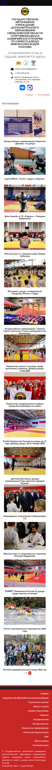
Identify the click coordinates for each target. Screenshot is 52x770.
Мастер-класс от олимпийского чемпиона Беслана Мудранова (25, 555)
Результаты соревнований (35, 728)
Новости (44, 715)
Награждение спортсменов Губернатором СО (25, 517)
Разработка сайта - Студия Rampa (17, 765)
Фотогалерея (44, 94)
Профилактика (41, 719)
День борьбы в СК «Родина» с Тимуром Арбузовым (25, 217)
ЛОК (46, 737)
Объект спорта (41, 707)
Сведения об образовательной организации (26, 698)
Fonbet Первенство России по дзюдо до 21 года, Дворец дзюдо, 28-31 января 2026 (25, 442)
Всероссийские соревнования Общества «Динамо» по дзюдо (24, 142)
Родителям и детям (38, 702)
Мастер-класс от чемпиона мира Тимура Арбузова (24, 255)
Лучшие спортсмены (38, 711)
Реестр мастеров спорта (36, 732)
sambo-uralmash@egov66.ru (26, 69)
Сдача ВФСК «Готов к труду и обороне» (24, 178)
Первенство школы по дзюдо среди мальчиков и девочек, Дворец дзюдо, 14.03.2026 (24, 368)
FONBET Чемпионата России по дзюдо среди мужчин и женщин (25, 592)
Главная (29, 94)
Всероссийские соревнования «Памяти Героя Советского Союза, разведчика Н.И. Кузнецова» (24, 331)
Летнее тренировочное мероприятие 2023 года (25, 630)
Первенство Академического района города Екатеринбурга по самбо (24, 405)
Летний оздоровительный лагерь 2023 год (24, 669)
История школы (41, 724)
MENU (11, 4)
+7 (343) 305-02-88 (21, 73)
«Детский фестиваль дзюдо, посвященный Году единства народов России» (24, 481)
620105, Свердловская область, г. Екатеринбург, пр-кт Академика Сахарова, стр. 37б (27, 79)
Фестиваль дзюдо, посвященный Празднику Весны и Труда (25, 292)
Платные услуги (41, 745)
